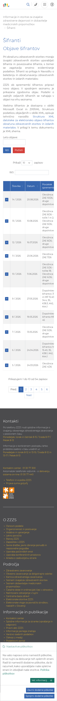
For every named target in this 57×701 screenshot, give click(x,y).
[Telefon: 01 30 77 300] (36, 4)
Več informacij (39, 680)
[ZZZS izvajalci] (6, 4)
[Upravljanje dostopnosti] (52, 4)
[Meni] (44, 4)
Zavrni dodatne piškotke (40, 690)
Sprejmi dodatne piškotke (39, 696)
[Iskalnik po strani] (28, 4)
